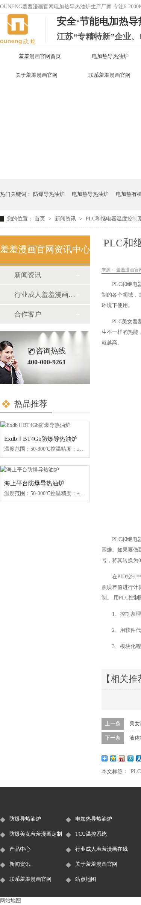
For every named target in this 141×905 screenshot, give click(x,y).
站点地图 (85, 879)
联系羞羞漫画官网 (30, 879)
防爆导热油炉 (49, 194)
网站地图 (10, 900)
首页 (41, 219)
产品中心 (19, 849)
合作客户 (27, 314)
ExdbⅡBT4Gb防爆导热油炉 (40, 439)
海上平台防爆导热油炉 (34, 483)
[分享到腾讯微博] (130, 758)
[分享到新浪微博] (122, 758)
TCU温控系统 (91, 834)
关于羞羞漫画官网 (36, 75)
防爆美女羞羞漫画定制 (35, 834)
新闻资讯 (66, 219)
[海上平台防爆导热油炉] (44, 470)
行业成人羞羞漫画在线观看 (44, 294)
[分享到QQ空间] (113, 758)
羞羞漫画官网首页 (40, 56)
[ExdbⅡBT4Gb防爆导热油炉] (44, 425)
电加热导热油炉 (90, 194)
